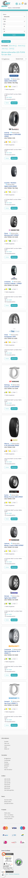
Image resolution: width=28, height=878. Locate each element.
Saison (4, 14)
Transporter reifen (9, 816)
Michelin (6, 765)
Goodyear (6, 764)
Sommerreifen (8, 799)
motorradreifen (8, 818)
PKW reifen (7, 813)
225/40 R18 (7, 782)
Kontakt (6, 741)
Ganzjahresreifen (8, 803)
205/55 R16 (7, 779)
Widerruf (6, 749)
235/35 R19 (7, 786)
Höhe (4, 24)
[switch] (3, 875)
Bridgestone (7, 758)
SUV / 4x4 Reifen (8, 814)
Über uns (6, 743)
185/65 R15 (7, 788)
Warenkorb (14, 102)
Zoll (4, 29)
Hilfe (5, 747)
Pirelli (5, 767)
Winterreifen (12, 45)
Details (7, 102)
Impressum (7, 745)
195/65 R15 (7, 784)
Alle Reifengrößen (9, 790)
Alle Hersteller (8, 769)
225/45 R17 (7, 781)
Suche (14, 35)
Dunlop (6, 762)
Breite (4, 19)
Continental (7, 760)
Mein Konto (19, 4)
